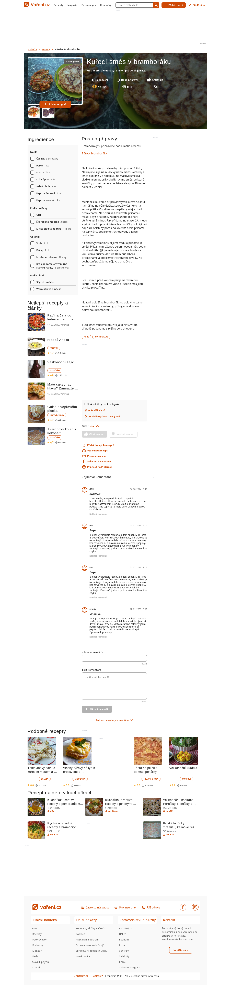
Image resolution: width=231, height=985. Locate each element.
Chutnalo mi (96, 434)
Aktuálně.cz (125, 928)
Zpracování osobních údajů (92, 950)
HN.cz (122, 934)
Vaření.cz (32, 49)
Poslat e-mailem (96, 456)
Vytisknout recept (97, 450)
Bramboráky (101, 336)
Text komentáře (91, 669)
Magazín (72, 5)
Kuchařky (105, 5)
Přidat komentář (99, 709)
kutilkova (113, 811)
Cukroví (186, 779)
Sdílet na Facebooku (99, 461)
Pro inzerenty (127, 907)
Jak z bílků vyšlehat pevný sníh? (104, 416)
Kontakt (36, 967)
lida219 (169, 811)
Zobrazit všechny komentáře (112, 720)
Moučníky (55, 370)
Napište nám (181, 950)
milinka (54, 834)
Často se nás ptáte (97, 907)
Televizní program (129, 967)
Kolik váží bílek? (96, 410)
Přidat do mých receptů (100, 445)
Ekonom (124, 939)
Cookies (80, 934)
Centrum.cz (81, 976)
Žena (122, 945)
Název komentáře (92, 652)
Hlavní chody (57, 415)
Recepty (58, 5)
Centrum (124, 950)
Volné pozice (83, 956)
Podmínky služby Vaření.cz (91, 928)
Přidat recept (175, 5)
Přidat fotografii (58, 104)
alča (52, 811)
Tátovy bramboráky (94, 153)
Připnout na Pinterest (99, 466)
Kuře (86, 336)
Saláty (44, 779)
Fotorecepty (89, 5)
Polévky (54, 348)
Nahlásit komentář (98, 514)
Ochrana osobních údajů (90, 945)
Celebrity (124, 956)
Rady (35, 956)
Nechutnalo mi (125, 434)
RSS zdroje (153, 907)
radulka (170, 834)
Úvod (35, 928)
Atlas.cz (98, 976)
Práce (122, 961)
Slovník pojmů (40, 961)
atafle (96, 426)
